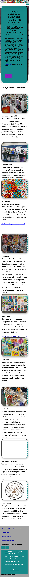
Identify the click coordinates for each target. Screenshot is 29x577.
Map (8, 76)
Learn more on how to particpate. (14, 336)
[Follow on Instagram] (7, 547)
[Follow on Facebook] (3, 547)
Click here (8, 64)
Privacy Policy (6, 536)
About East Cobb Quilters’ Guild (11, 529)
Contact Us (5, 533)
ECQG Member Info (7, 540)
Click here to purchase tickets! (13, 224)
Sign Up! (14, 569)
